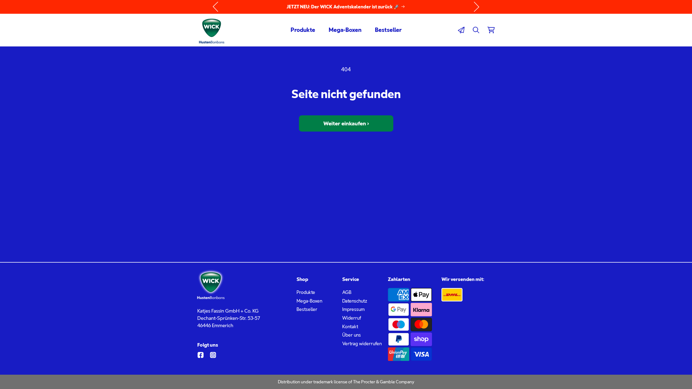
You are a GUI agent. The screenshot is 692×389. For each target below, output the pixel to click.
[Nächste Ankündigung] (477, 7)
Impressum (353, 309)
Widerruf (351, 318)
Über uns (351, 335)
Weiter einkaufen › (346, 123)
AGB (346, 292)
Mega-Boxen (309, 301)
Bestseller (307, 309)
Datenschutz (354, 301)
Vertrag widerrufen (362, 343)
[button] (476, 30)
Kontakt (350, 326)
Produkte (306, 292)
